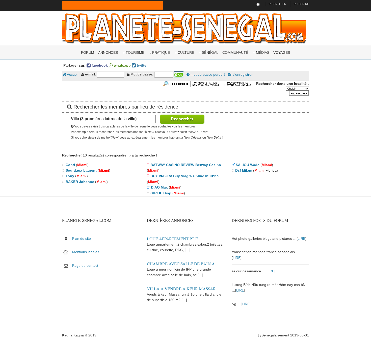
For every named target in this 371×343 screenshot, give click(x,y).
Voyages (281, 52)
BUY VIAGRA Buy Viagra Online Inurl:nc (184, 176)
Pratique (161, 52)
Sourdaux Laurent (81, 170)
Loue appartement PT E (172, 239)
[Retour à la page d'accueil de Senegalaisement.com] (258, 4)
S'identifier (277, 4)
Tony (70, 176)
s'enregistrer (242, 74)
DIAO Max (159, 187)
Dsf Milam (243, 170)
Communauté (235, 52)
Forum (87, 52)
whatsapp (122, 65)
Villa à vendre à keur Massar (181, 289)
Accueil (72, 74)
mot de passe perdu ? (208, 74)
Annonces (108, 52)
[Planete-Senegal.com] (184, 28)
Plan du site (81, 238)
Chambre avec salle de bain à (181, 264)
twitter (142, 65)
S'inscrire (301, 4)
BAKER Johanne (80, 182)
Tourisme (135, 52)
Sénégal (210, 52)
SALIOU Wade (247, 165)
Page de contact (85, 265)
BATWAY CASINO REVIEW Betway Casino (185, 165)
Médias (262, 52)
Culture (186, 52)
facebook (99, 65)
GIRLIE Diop (160, 193)
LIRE (301, 238)
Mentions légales (85, 252)
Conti (70, 165)
